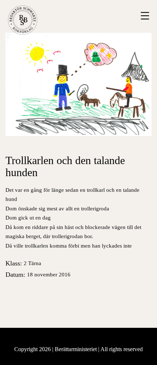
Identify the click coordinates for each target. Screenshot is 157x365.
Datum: (37, 274)
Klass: (23, 263)
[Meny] (144, 15)
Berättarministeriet (76, 349)
